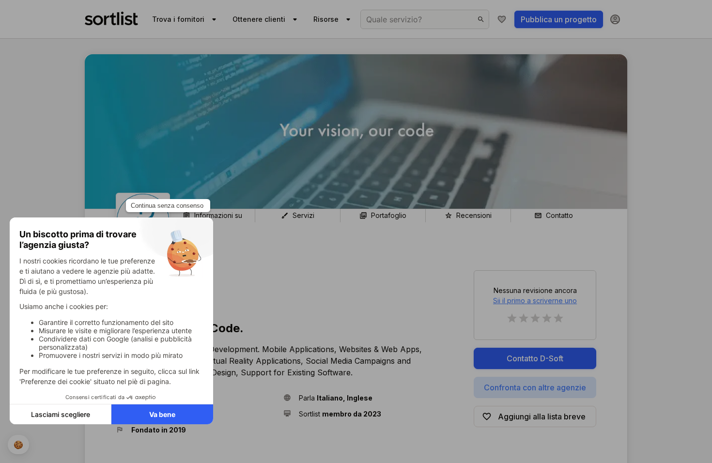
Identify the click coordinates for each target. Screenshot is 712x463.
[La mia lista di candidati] (502, 19)
